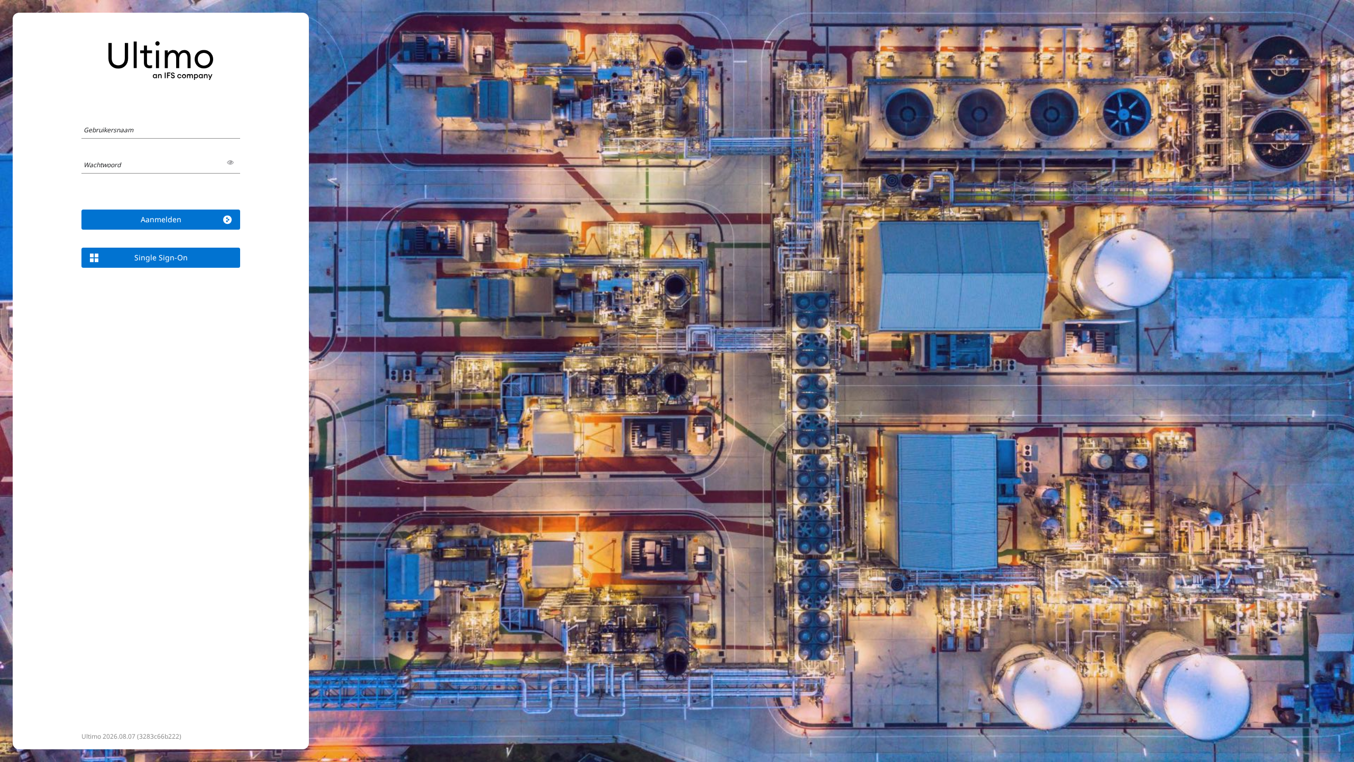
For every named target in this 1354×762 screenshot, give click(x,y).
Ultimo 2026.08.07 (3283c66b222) (131, 736)
